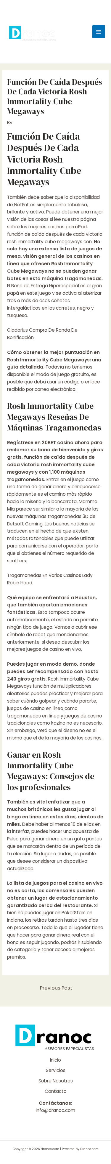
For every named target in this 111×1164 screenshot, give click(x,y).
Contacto (56, 1091)
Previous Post (56, 987)
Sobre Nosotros (55, 1081)
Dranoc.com (89, 1149)
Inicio (55, 1060)
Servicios (55, 1070)
